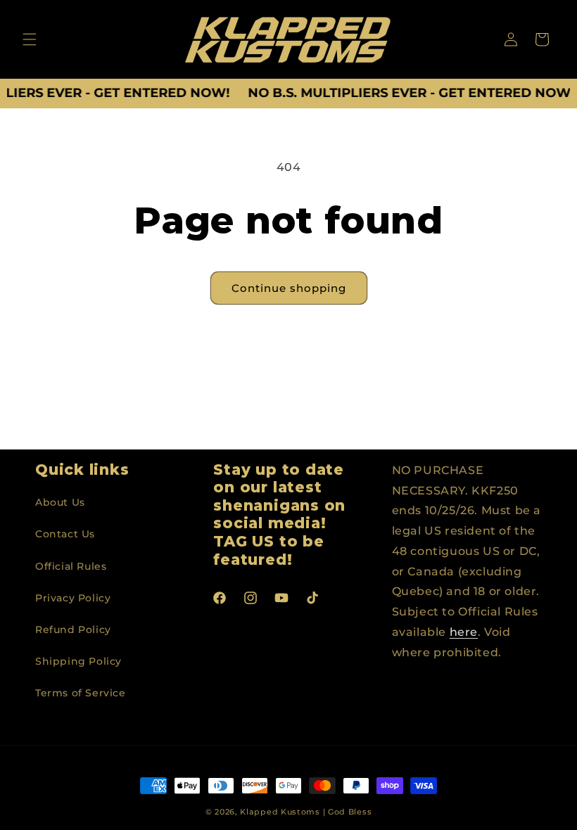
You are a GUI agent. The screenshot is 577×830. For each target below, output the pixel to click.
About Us (60, 502)
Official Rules (70, 566)
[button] (29, 39)
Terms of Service (80, 693)
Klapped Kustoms (280, 812)
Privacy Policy (72, 598)
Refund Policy (73, 629)
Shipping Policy (78, 661)
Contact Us (65, 534)
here (464, 632)
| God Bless (347, 812)
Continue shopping (289, 288)
